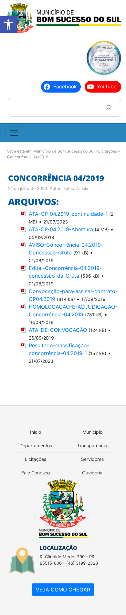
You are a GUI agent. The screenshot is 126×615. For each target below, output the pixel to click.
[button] (8, 24)
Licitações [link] (35, 459)
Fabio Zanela (75, 188)
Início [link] (35, 432)
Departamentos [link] (35, 445)
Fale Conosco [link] (35, 472)
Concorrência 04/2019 (56, 178)
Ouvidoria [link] (92, 472)
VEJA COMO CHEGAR (63, 589)
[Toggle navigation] (14, 132)
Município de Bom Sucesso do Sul (63, 151)
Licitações (107, 151)
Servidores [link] (92, 459)
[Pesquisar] (108, 107)
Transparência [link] (92, 445)
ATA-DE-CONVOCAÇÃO (58, 330)
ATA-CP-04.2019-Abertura (61, 229)
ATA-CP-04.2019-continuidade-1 (68, 214)
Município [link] (92, 432)
